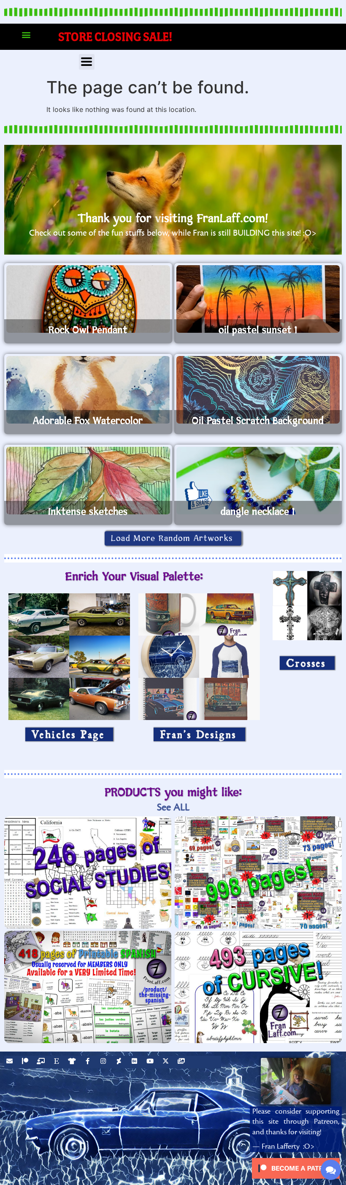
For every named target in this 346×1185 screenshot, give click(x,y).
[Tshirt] (73, 1062)
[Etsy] (57, 1062)
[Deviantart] (120, 1062)
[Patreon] (26, 1062)
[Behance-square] (135, 1062)
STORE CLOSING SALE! (115, 36)
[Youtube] (151, 1062)
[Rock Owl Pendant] (88, 299)
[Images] (182, 1062)
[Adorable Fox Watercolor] (88, 390)
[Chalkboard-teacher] (41, 1062)
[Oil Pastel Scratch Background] (258, 390)
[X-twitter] (166, 1062)
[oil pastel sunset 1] (258, 299)
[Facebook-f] (88, 1062)
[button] (26, 35)
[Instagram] (104, 1062)
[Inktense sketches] (88, 480)
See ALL (173, 807)
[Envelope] (10, 1062)
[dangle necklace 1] (258, 480)
